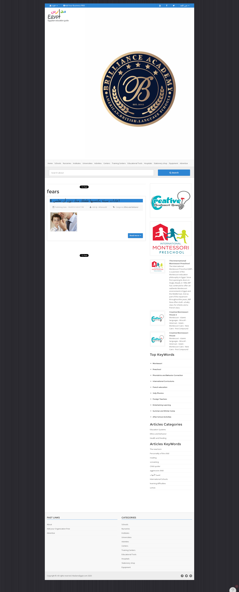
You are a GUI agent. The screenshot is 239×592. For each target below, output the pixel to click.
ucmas (152, 487)
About (49, 524)
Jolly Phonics (158, 393)
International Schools (159, 479)
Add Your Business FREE (75, 5)
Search (175, 172)
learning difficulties (158, 483)
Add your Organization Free (58, 528)
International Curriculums (163, 381)
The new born (156, 449)
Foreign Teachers (160, 399)
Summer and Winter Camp (164, 411)
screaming (154, 462)
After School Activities (162, 417)
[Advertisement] (95, 500)
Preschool (157, 369)
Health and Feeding (158, 438)
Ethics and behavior (131, 207)
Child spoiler (155, 466)
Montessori (157, 363)
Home (50, 163)
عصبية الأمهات (155, 475)
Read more (135, 235)
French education (160, 387)
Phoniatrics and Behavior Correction (168, 375)
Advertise (184, 163)
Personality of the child (159, 453)
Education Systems (158, 429)
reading (153, 457)
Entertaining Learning (162, 405)
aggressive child (156, 470)
